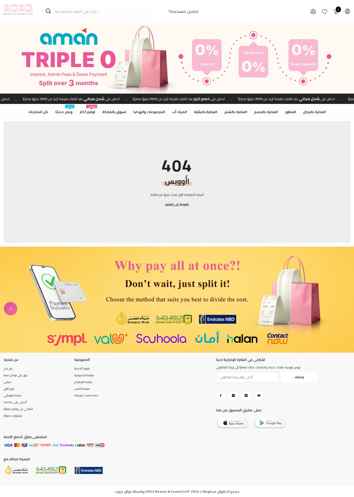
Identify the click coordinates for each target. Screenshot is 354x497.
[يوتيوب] (258, 395)
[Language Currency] (347, 11)
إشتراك (299, 377)
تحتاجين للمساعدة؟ (183, 11)
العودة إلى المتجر (177, 204)
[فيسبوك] (220, 395)
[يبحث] (98, 11)
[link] (177, 300)
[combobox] (103, 11)
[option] (177, 58)
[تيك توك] (246, 395)
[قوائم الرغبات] (324, 11)
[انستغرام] (233, 395)
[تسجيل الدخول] (313, 11)
